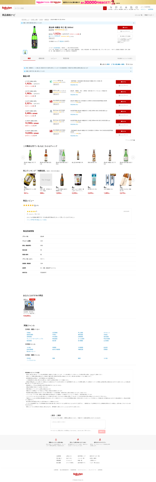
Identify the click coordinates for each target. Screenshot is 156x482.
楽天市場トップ (25, 19)
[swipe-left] (23, 157)
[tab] (29, 58)
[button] (116, 8)
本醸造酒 (46, 19)
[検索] (105, 8)
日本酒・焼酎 (34, 19)
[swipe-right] (133, 157)
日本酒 (41, 19)
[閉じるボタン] (134, 23)
